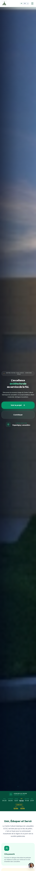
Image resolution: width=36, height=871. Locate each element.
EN (25, 3)
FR (21, 3)
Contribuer (18, 415)
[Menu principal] (32, 3)
